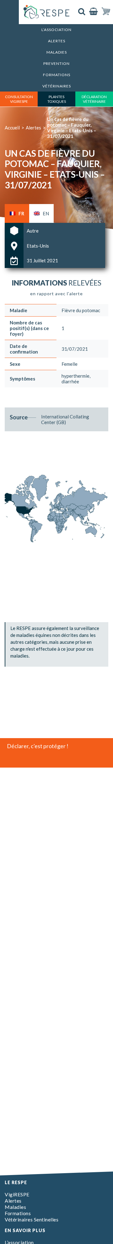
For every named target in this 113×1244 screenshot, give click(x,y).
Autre (33, 231)
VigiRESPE (17, 1194)
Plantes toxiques (56, 99)
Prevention (56, 63)
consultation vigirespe (19, 99)
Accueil (12, 127)
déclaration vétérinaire (94, 99)
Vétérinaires (56, 86)
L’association (56, 29)
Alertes (56, 41)
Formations (56, 74)
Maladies (56, 52)
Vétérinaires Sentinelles (31, 1219)
